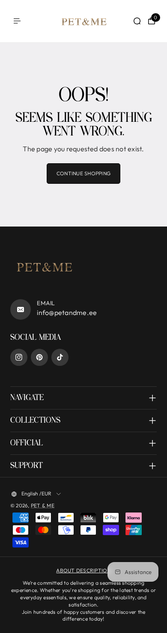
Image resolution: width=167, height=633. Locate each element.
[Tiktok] (60, 357)
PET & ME (42, 505)
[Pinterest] (39, 357)
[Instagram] (18, 357)
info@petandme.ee (67, 312)
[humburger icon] (17, 21)
